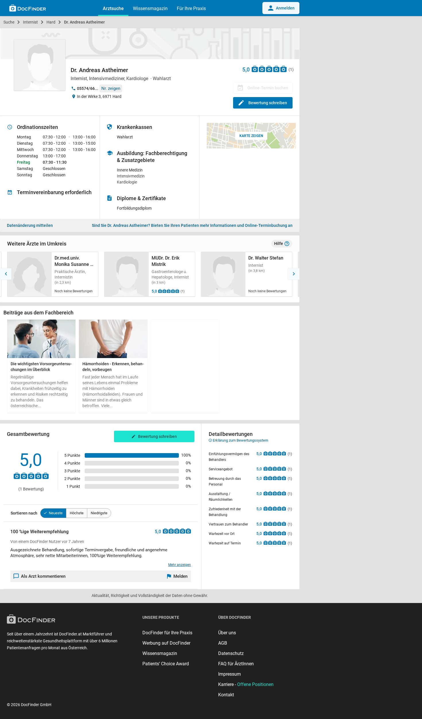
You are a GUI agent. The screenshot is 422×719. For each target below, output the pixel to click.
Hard (51, 22)
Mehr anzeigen (179, 565)
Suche (8, 22)
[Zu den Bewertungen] (269, 69)
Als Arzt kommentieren (43, 576)
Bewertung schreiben (267, 102)
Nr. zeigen (110, 88)
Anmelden (285, 8)
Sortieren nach (24, 513)
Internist (30, 22)
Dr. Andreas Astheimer (84, 22)
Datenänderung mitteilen (30, 225)
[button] (5, 274)
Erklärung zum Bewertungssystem (240, 440)
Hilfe (278, 243)
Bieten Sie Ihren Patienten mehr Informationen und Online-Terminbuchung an (192, 225)
